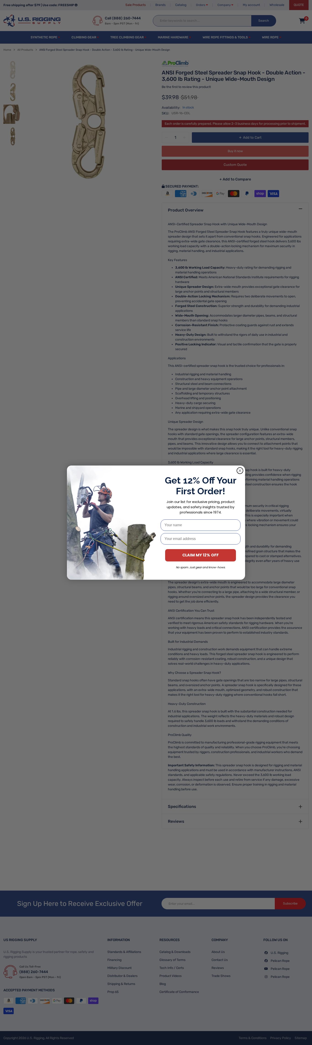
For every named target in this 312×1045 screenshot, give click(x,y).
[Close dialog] (240, 471)
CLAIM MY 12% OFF (200, 555)
